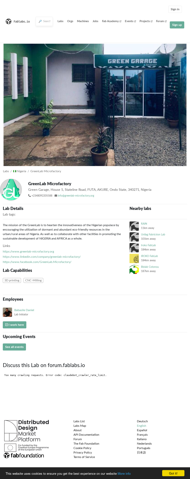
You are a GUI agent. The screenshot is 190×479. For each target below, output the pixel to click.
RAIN (144, 223)
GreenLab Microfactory (45, 171)
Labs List (79, 421)
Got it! (173, 473)
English (141, 425)
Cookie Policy (82, 448)
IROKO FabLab (149, 256)
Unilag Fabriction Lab (153, 234)
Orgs (70, 21)
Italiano (142, 439)
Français (142, 434)
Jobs (95, 21)
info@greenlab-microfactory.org (76, 196)
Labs (60, 21)
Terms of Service (84, 457)
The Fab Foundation (86, 443)
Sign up (177, 24)
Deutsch (142, 421)
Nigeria (21, 171)
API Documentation (86, 434)
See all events (14, 346)
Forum (160, 21)
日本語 (141, 452)
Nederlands (144, 443)
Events (129, 21)
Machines (83, 21)
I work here (16, 324)
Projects (145, 21)
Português (143, 448)
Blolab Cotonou (150, 267)
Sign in (175, 9)
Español (142, 430)
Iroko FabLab (148, 245)
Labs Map (79, 425)
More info (124, 473)
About (77, 430)
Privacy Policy (82, 452)
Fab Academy (110, 21)
